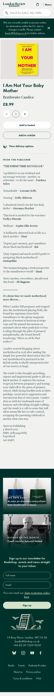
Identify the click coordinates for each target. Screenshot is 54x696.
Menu (48, 4)
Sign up (27, 605)
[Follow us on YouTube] (32, 652)
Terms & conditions (22, 678)
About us (18, 671)
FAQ (38, 678)
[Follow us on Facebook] (40, 652)
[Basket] (38, 4)
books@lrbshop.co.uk (16, 33)
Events (21, 665)
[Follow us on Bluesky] (14, 652)
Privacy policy (33, 671)
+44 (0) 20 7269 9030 (27, 645)
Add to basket (27, 125)
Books (11, 665)
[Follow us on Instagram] (23, 652)
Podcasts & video (37, 665)
